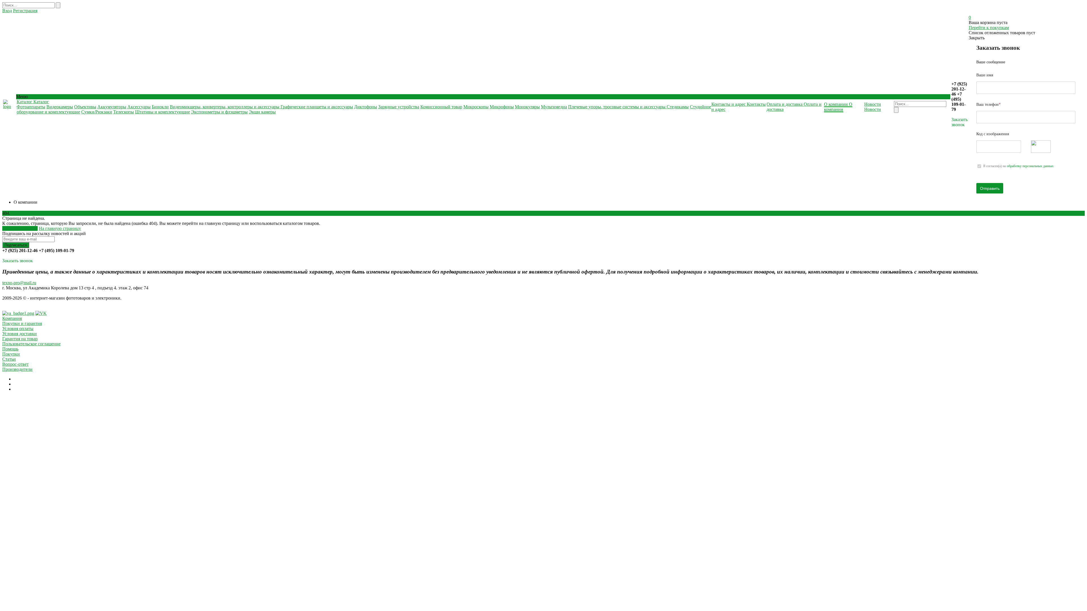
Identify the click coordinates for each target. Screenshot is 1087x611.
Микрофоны (502, 106)
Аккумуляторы (111, 106)
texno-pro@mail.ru (19, 282)
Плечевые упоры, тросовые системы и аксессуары (617, 106)
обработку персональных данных (1030, 166)
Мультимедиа (554, 106)
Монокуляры (527, 106)
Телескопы (123, 111)
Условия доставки (19, 333)
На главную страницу (60, 228)
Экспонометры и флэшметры (219, 111)
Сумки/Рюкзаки (96, 111)
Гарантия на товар (20, 338)
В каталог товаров (20, 228)
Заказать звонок (959, 122)
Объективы (85, 106)
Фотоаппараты (31, 106)
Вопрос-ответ (15, 364)
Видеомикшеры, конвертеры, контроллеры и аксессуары (225, 106)
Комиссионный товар (441, 106)
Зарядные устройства (398, 106)
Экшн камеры (262, 111)
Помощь (10, 349)
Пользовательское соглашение (31, 343)
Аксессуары (139, 106)
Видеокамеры (59, 106)
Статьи (9, 359)
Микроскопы (476, 106)
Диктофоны (365, 106)
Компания (12, 318)
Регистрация (25, 10)
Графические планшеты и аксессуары (317, 106)
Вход (7, 10)
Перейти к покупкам (989, 27)
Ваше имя (984, 75)
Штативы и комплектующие (162, 111)
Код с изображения (992, 134)
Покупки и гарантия (22, 323)
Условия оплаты (17, 328)
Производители (17, 369)
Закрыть (977, 37)
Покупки (11, 354)
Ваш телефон (988, 104)
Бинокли (160, 106)
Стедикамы (678, 106)
